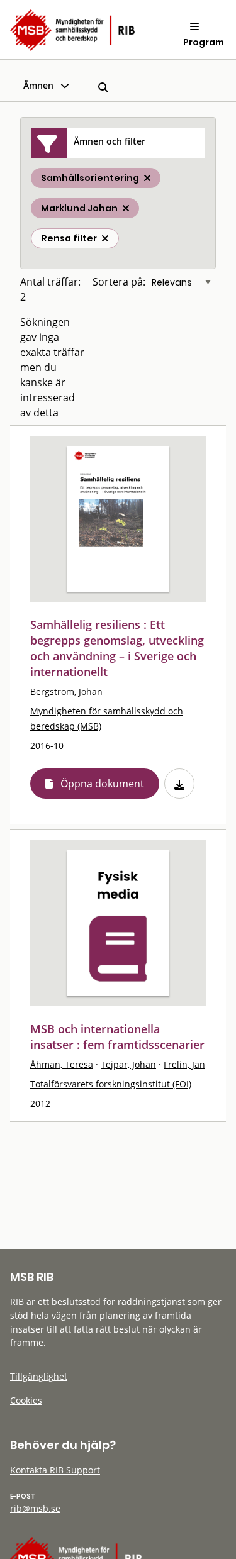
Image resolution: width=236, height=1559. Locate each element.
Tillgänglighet (38, 1376)
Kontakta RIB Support (55, 1470)
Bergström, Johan (66, 691)
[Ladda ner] (179, 783)
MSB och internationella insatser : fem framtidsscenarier (117, 1036)
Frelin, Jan (184, 1064)
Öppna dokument (102, 784)
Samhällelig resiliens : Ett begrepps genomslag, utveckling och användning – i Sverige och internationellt (117, 648)
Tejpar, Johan (128, 1064)
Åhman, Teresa (61, 1064)
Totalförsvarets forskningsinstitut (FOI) (110, 1084)
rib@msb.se (35, 1508)
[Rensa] (105, 238)
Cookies (26, 1400)
